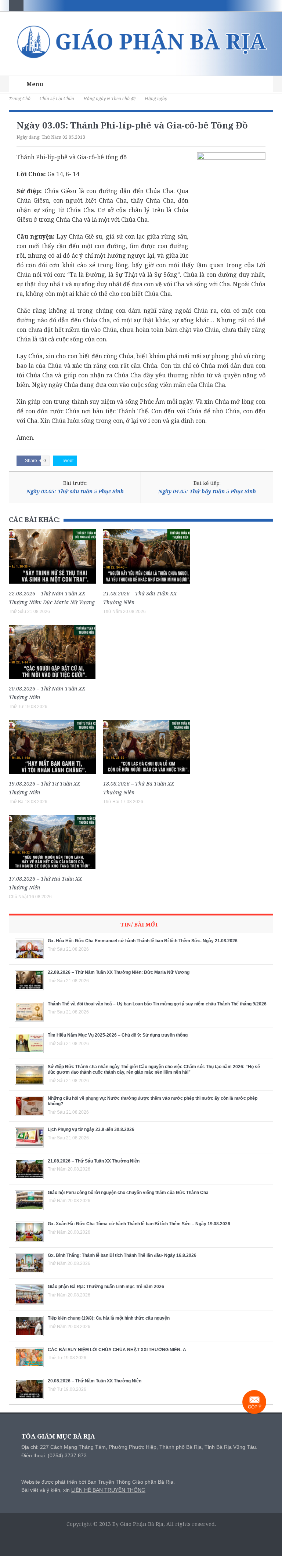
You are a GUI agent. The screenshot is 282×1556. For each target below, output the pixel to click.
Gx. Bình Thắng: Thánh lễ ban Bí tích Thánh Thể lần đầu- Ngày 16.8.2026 (122, 1255)
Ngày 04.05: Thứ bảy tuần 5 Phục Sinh (207, 491)
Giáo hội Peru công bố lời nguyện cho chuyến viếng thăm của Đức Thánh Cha (128, 1192)
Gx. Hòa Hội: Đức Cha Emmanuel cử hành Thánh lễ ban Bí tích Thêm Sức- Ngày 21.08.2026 (143, 940)
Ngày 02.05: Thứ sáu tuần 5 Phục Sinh (75, 491)
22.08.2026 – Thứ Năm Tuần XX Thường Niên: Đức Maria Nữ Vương (118, 972)
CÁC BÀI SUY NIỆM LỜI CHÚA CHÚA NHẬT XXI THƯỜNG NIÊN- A (117, 1349)
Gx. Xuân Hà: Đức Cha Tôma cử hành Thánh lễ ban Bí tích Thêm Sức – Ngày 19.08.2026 (139, 1223)
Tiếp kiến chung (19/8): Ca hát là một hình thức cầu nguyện (109, 1318)
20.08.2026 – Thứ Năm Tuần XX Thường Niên (94, 1380)
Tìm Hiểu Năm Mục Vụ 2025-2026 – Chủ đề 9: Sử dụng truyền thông (118, 1035)
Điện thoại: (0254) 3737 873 (54, 1455)
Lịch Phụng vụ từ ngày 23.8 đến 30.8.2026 (91, 1129)
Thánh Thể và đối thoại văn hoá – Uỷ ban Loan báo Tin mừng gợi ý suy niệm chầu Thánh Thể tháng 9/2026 (157, 1003)
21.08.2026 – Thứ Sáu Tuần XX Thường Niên (94, 1161)
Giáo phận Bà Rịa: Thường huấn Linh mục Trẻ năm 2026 (106, 1286)
